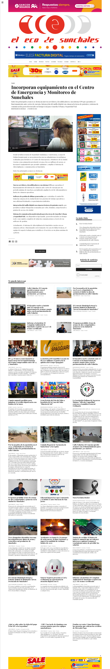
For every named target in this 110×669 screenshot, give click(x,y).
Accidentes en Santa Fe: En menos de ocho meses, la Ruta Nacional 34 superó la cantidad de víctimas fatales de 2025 (54, 540)
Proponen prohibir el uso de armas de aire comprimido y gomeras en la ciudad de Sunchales (84, 326)
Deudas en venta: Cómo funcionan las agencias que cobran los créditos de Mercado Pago (87, 626)
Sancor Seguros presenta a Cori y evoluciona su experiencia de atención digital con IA (54, 579)
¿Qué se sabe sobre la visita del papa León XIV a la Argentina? (22, 625)
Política (47, 61)
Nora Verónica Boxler (81, 497)
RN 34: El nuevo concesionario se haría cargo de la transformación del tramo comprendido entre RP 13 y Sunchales (22, 361)
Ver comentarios (40, 251)
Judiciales (51, 365)
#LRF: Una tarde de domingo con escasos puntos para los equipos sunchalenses (54, 626)
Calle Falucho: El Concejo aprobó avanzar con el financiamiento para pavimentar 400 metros (37, 291)
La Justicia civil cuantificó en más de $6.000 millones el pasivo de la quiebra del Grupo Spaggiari (55, 360)
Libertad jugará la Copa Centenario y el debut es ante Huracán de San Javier (55, 499)
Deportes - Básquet (52, 504)
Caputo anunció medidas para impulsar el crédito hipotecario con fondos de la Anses (22, 402)
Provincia (41, 61)
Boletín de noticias (89, 259)
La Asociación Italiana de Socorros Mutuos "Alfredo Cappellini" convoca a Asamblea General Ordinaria (86, 403)
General (49, 449)
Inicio (30, 61)
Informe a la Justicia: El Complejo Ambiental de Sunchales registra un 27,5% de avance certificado (39, 326)
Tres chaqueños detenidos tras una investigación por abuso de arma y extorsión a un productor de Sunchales (22, 540)
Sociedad (66, 61)
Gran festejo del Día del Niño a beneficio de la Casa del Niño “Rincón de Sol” (53, 402)
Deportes (72, 61)
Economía (53, 61)
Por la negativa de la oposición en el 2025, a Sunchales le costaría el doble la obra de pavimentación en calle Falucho (85, 291)
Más (79, 61)
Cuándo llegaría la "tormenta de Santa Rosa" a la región (53, 446)
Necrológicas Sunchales (91, 500)
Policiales (60, 61)
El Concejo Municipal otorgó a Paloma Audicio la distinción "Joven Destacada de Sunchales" (85, 307)
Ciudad (35, 61)
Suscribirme (89, 269)
